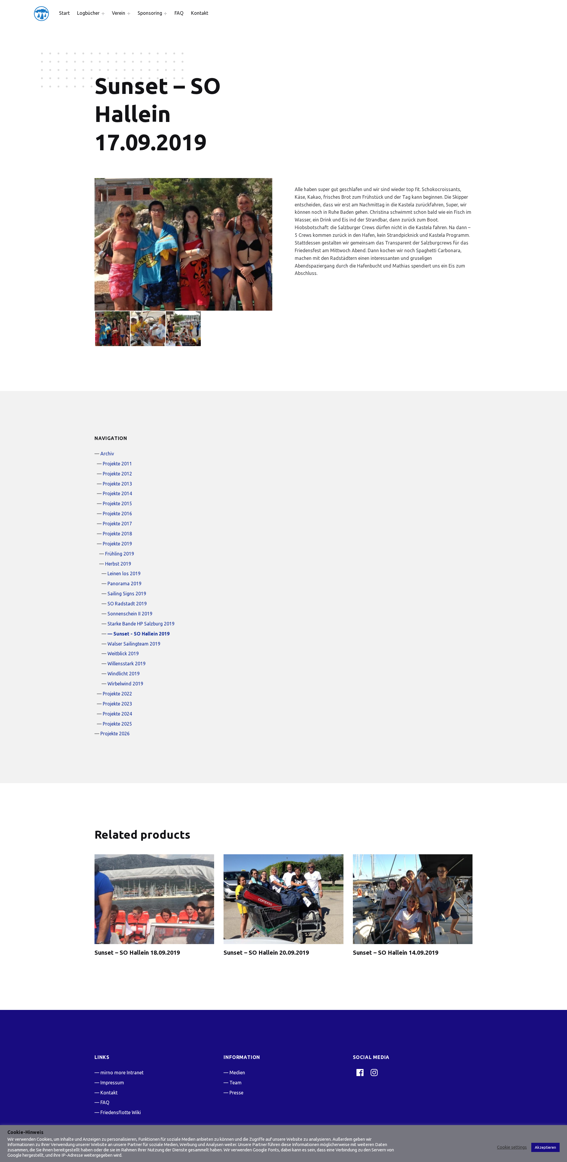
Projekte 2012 (117, 473)
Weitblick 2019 (123, 653)
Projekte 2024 (117, 713)
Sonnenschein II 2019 (129, 613)
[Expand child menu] (103, 13)
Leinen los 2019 (124, 573)
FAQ (179, 13)
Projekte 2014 (117, 493)
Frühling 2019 (119, 553)
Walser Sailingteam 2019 (133, 643)
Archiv (107, 453)
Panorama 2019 (124, 583)
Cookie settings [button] (512, 1147)
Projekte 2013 (117, 483)
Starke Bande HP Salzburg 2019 (141, 623)
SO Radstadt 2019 (127, 603)
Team (235, 1082)
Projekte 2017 (117, 523)
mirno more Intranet (122, 1072)
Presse (236, 1092)
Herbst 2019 (118, 563)
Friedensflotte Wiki (120, 1112)
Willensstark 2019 (126, 663)
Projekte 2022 (117, 693)
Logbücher (88, 13)
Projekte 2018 (117, 533)
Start (64, 13)
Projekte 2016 (117, 513)
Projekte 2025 (117, 723)
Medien (237, 1072)
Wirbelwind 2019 (125, 683)
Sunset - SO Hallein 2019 (141, 633)
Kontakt (199, 13)
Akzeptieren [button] (545, 1147)
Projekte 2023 (117, 703)
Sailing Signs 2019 (126, 593)
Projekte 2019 (117, 543)
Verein (118, 13)
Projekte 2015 (117, 503)
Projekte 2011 (117, 463)
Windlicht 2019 (123, 673)
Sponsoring (150, 13)
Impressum (112, 1082)
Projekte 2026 (115, 733)
